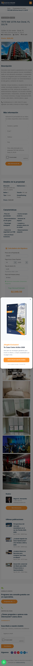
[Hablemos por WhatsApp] (4, 662)
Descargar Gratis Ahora (16, 360)
